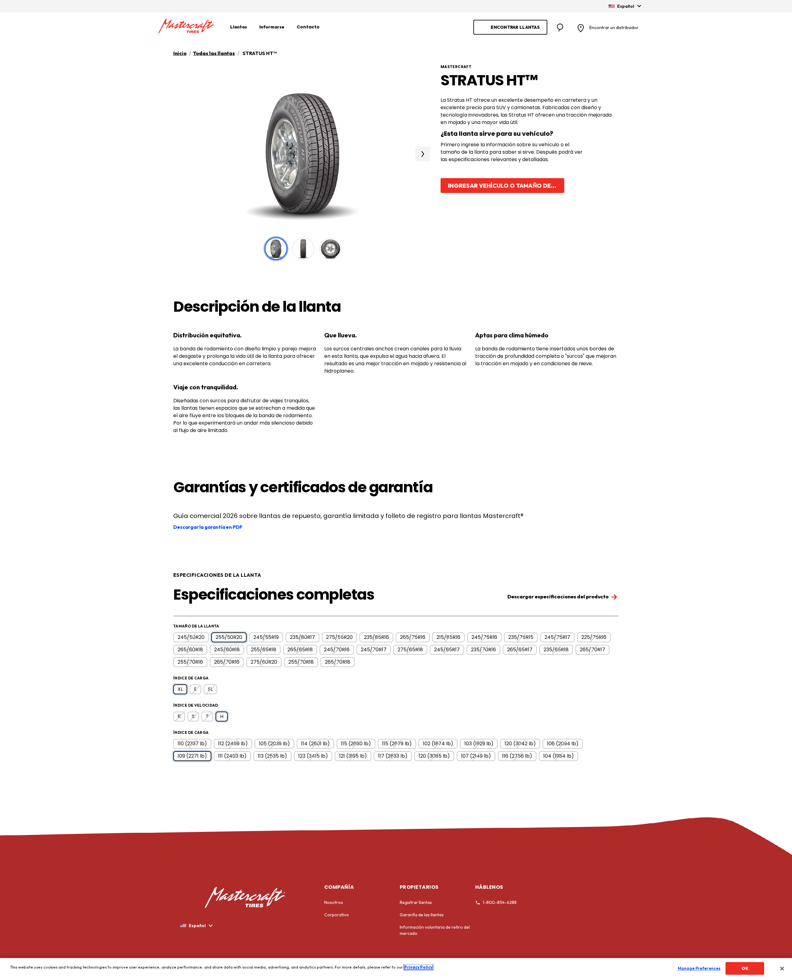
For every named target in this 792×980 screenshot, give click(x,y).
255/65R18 (263, 649)
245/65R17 (447, 649)
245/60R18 (227, 649)
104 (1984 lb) (558, 756)
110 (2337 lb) (192, 743)
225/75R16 (593, 637)
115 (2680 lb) (356, 743)
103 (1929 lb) (478, 743)
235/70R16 (483, 649)
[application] (422, 154)
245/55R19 (266, 637)
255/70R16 (190, 661)
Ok (745, 968)
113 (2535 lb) (272, 756)
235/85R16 (376, 637)
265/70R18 (337, 661)
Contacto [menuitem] (308, 27)
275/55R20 (339, 637)
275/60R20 (264, 661)
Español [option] (625, 6)
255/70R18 (301, 661)
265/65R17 (519, 649)
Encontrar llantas (515, 27)
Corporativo (336, 915)
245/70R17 (373, 649)
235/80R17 (302, 637)
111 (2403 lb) (232, 756)
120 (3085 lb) (434, 756)
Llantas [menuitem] (238, 27)
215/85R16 (448, 637)
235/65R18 (556, 649)
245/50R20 (191, 637)
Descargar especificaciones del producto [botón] (558, 596)
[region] (396, 969)
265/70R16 (226, 661)
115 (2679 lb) (397, 743)
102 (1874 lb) (438, 743)
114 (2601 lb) (315, 743)
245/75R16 (484, 637)
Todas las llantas (214, 53)
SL (210, 689)
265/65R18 (300, 649)
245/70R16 (337, 649)
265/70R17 (592, 649)
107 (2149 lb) (476, 756)
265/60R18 (190, 649)
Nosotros (333, 902)
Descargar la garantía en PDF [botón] (208, 527)
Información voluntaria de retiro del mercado (435, 930)
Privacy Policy (418, 967)
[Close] (782, 968)
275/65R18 (410, 649)
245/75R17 (557, 637)
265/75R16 (412, 637)
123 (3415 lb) (313, 756)
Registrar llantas (416, 902)
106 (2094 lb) (563, 743)
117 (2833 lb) (392, 756)
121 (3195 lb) (353, 756)
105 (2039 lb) (274, 743)
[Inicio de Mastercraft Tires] (186, 26)
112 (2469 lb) (233, 743)
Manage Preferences (699, 968)
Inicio (180, 53)
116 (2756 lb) (517, 756)
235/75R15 (520, 637)
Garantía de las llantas (422, 915)
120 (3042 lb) (520, 743)
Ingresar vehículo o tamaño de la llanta (506, 185)
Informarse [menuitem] (271, 27)
